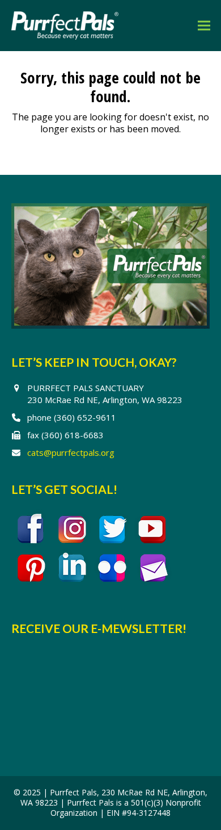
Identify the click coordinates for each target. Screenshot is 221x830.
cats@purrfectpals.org (70, 452)
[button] (204, 25)
